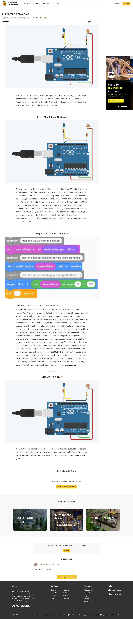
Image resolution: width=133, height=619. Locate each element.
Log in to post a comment (66, 577)
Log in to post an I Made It (66, 487)
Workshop (54, 593)
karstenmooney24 (10, 18)
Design (53, 596)
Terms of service (35, 615)
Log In (117, 4)
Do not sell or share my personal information (84, 615)
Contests (36, 3)
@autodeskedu (115, 594)
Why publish (88, 590)
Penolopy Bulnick (45, 565)
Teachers (46, 3)
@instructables (115, 590)
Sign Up (126, 4)
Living (65, 593)
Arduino (28, 18)
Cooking (66, 590)
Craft (52, 599)
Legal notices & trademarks (110, 615)
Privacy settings (62, 615)
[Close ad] (131, 57)
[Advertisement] (119, 83)
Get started (88, 593)
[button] (100, 22)
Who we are (88, 602)
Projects (27, 3)
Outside (66, 596)
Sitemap (87, 599)
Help (85, 596)
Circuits (21, 18)
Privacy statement (49, 615)
